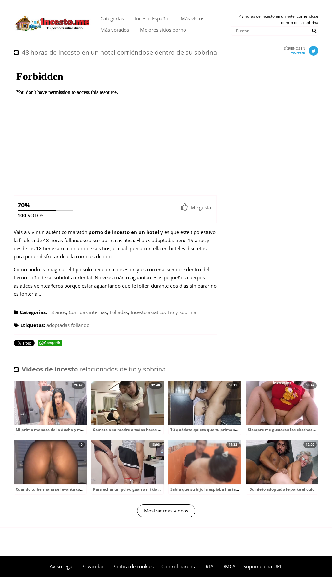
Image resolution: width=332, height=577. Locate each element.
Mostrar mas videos (166, 510)
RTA (210, 566)
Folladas (119, 312)
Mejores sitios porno (163, 30)
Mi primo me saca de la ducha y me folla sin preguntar (68, 429)
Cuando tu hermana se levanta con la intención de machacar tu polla (82, 489)
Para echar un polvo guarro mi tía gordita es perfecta (144, 489)
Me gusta (201, 207)
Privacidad (93, 566)
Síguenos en (294, 50)
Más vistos (192, 18)
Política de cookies (133, 566)
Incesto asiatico (148, 312)
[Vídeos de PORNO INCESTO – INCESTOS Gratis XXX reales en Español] (52, 13)
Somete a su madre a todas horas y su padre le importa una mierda (157, 429)
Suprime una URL (262, 566)
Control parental (179, 566)
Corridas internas (88, 312)
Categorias (112, 18)
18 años (57, 312)
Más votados (115, 30)
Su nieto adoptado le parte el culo (282, 489)
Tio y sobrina (181, 312)
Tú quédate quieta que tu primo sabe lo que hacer (218, 429)
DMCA (228, 566)
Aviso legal (62, 566)
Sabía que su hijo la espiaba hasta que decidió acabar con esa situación (238, 489)
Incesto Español (152, 18)
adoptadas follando (67, 325)
